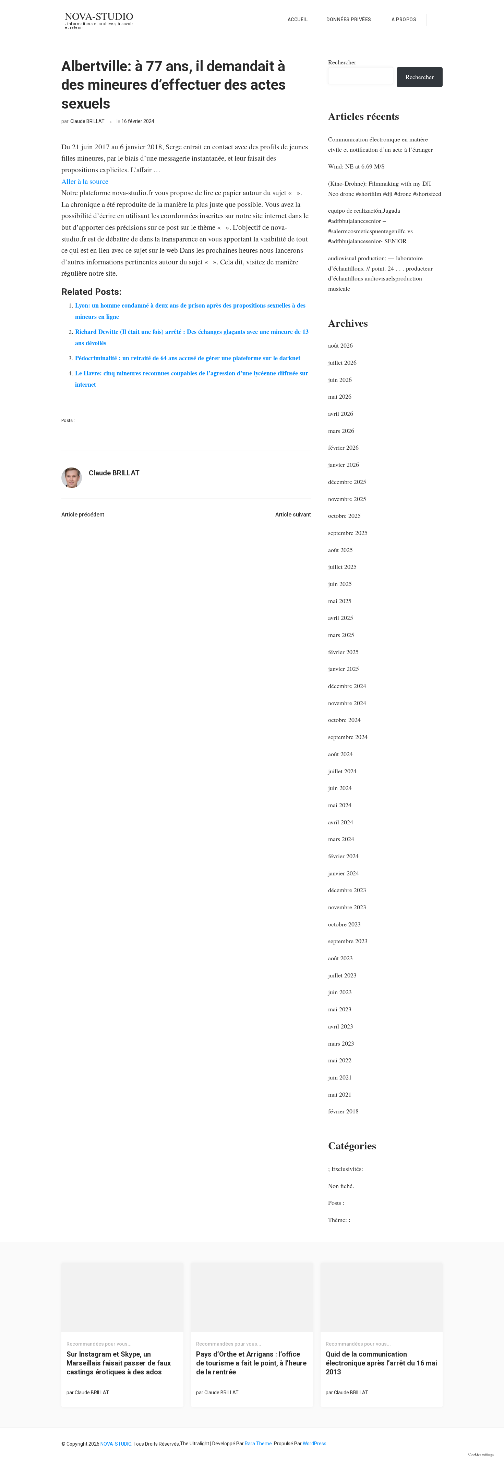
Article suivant (293, 514)
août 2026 (340, 345)
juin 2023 (340, 992)
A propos (404, 19)
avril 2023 (340, 1026)
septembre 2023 (348, 941)
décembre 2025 (347, 481)
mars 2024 (341, 839)
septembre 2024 (348, 737)
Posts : (68, 420)
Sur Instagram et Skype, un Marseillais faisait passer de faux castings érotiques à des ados (119, 1363)
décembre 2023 (347, 890)
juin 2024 (340, 788)
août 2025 (340, 550)
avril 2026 (340, 413)
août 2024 (340, 754)
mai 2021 (339, 1094)
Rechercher (342, 62)
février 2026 (343, 447)
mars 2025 (341, 635)
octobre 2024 (344, 719)
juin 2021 (340, 1077)
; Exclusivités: (345, 1168)
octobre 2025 (344, 515)
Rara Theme (258, 1443)
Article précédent (82, 514)
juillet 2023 (342, 975)
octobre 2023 (344, 924)
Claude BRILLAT (87, 121)
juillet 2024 (342, 771)
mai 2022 (339, 1060)
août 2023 (340, 958)
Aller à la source (84, 181)
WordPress (314, 1443)
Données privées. (349, 19)
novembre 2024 (347, 703)
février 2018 (343, 1111)
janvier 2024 (343, 873)
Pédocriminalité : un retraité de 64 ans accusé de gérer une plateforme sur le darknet (187, 357)
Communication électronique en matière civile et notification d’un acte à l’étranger (380, 144)
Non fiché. (341, 1186)
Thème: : (339, 1219)
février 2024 (343, 856)
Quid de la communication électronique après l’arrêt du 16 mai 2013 (381, 1363)
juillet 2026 (342, 362)
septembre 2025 (348, 532)
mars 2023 (341, 1043)
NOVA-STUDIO (99, 16)
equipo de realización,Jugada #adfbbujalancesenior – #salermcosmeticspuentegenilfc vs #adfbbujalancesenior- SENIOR (370, 225)
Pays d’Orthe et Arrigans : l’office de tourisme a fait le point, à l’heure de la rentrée (251, 1363)
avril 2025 (340, 617)
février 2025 (343, 652)
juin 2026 (340, 379)
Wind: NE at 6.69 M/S (356, 166)
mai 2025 (339, 601)
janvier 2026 (343, 464)
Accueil (298, 19)
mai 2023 (339, 1009)
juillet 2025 (342, 566)
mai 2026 (339, 396)
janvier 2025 (343, 668)
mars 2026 (341, 430)
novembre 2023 (347, 907)
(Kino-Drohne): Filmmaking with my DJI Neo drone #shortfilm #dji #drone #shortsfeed (384, 188)
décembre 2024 (347, 686)
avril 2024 (340, 822)
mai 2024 (339, 805)
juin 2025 (340, 583)
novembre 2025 (347, 499)
